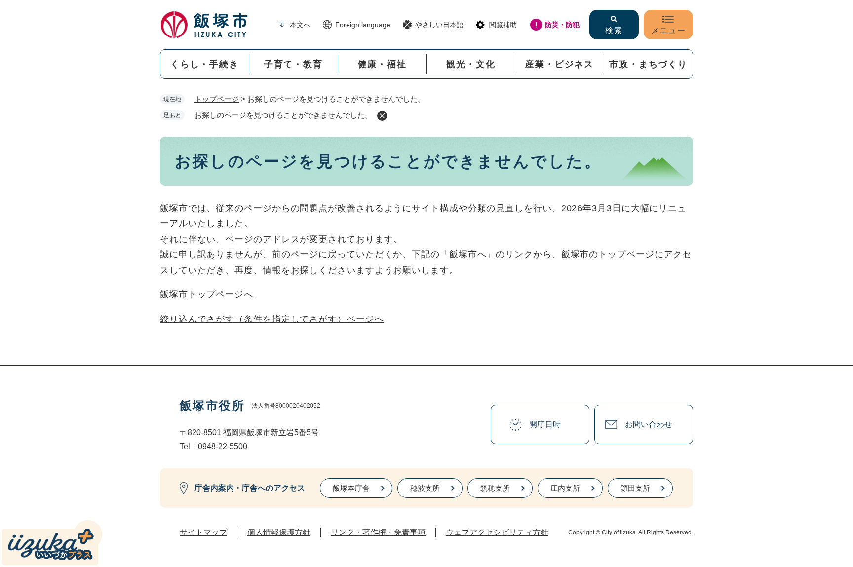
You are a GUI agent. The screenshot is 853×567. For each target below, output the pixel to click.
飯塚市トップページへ (206, 294)
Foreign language (362, 25)
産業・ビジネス (559, 64)
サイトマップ (203, 532)
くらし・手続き (204, 64)
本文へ (300, 25)
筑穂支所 (495, 488)
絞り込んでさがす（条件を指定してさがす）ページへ (272, 319)
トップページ (216, 99)
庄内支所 (565, 488)
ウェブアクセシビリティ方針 (497, 532)
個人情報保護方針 (278, 532)
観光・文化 (470, 64)
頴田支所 (635, 488)
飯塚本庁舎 (351, 488)
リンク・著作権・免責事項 (378, 532)
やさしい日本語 (439, 25)
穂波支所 (425, 488)
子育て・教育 (293, 64)
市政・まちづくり (648, 64)
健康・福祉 (382, 64)
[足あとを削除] (382, 116)
